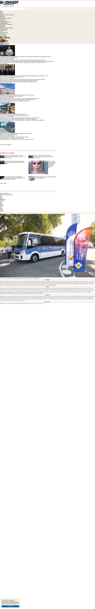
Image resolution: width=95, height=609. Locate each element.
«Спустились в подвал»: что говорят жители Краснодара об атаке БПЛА (42, 288)
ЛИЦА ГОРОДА (3, 20)
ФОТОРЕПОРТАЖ (4, 32)
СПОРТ (1, 31)
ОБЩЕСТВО (2, 25)
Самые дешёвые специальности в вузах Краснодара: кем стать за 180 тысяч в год (17, 99)
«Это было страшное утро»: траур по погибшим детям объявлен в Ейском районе (56, 290)
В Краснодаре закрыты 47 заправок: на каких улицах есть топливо (14, 136)
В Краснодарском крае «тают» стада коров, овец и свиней (24, 297)
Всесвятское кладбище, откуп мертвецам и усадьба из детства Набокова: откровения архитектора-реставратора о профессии (27, 61)
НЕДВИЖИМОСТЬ (4, 23)
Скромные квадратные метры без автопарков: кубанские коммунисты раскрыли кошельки (19, 80)
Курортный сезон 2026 (4, 102)
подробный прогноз (4, 194)
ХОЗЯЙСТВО (3, 33)
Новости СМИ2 (3, 183)
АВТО (1, 12)
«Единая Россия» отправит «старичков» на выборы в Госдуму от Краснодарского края (18, 81)
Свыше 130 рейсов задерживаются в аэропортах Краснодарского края (79, 283)
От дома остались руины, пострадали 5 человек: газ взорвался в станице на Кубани (27, 283)
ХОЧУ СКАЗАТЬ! (3, 35)
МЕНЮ (1, 11)
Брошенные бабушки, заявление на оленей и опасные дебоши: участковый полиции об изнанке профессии (22, 60)
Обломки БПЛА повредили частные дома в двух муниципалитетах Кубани (39, 282)
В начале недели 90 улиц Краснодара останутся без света (64, 282)
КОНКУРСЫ (2, 17)
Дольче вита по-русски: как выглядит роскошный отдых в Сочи (34, 303)
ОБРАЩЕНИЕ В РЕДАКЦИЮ (6, 24)
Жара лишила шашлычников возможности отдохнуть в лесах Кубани (45, 296)
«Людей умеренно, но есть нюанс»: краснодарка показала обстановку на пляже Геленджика (19, 117)
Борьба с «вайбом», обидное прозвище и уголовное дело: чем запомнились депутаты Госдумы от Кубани (22, 79)
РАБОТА (8, 37)
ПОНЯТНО (10, 606)
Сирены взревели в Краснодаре (62, 288)
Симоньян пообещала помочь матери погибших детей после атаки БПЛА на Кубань (42, 285)
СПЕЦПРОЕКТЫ (3, 30)
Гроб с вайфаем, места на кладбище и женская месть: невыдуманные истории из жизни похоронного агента (23, 62)
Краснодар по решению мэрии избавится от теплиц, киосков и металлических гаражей (16, 296)
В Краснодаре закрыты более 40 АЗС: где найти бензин (11, 138)
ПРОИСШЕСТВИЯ (4, 29)
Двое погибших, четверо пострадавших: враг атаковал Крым (12, 303)
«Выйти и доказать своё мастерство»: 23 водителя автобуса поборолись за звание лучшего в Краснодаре (18, 278)
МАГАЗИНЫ (6, 43)
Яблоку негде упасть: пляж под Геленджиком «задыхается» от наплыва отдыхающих (18, 118)
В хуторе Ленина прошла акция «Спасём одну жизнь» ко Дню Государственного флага (68, 281)
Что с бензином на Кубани (5, 121)
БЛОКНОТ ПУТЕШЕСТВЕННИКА (7, 14)
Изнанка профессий (4, 44)
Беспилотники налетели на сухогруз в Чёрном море (67, 296)
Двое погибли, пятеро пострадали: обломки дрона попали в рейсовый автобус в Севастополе (18, 289)
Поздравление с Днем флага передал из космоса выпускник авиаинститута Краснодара (25, 293)
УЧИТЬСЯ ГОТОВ (7, 38)
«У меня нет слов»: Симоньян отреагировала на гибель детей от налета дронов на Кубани (24, 290)
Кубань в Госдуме (4, 63)
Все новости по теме (4, 58)
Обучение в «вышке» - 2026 (6, 82)
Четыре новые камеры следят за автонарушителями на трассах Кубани (14, 281)
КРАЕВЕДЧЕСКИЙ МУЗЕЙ (5, 18)
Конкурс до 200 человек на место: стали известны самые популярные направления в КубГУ (19, 98)
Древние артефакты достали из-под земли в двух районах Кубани (47, 297)
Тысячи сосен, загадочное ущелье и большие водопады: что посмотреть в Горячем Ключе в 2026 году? (22, 120)
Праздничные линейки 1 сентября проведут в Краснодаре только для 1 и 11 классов (74, 297)
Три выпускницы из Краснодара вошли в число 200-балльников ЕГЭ (14, 100)
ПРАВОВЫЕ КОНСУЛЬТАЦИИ (6, 27)
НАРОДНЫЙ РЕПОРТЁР (5, 22)
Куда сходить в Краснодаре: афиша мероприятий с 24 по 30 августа (39, 281)
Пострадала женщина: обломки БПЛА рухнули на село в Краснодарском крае (15, 288)
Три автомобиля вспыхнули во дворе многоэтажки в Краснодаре (54, 283)
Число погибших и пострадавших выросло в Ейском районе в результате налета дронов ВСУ (51, 289)
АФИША (1, 13)
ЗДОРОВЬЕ (2, 16)
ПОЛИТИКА (2, 26)
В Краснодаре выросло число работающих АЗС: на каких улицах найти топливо (17, 139)
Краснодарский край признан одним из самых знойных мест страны (81, 288)
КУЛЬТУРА (2, 19)
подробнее (10, 194)
